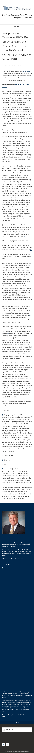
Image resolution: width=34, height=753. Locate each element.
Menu (18, 26)
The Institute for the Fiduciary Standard (17, 8)
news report (26, 71)
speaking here (19, 558)
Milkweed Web (25, 751)
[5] (8, 333)
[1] (5, 143)
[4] (30, 315)
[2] (25, 236)
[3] (31, 250)
